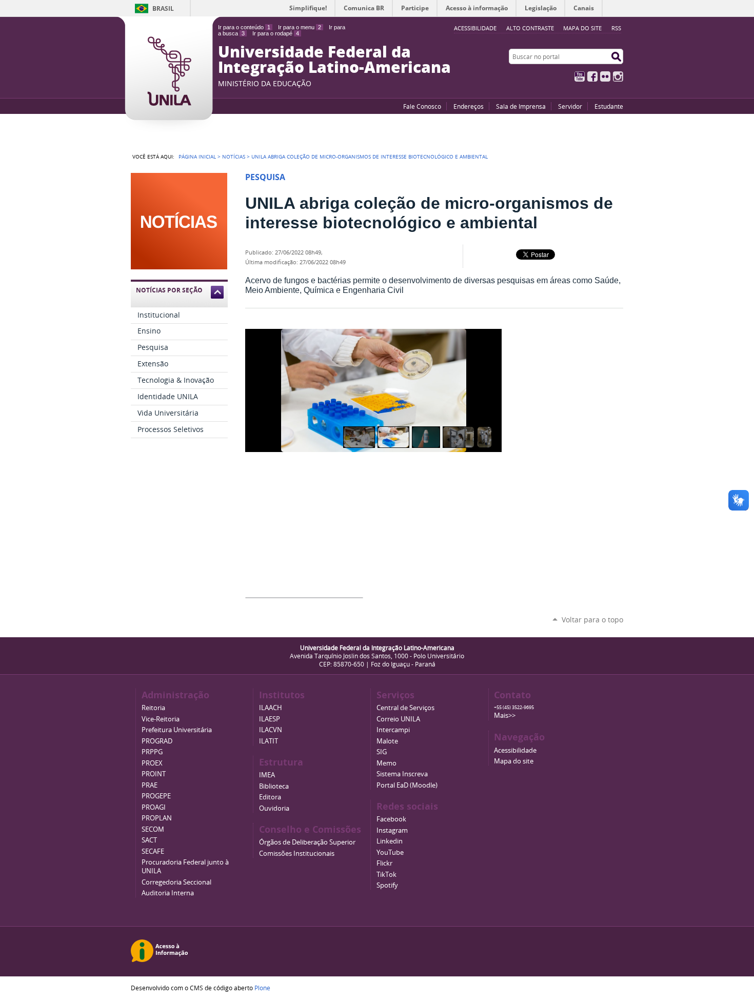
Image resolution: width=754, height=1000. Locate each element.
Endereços (468, 106)
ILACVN (270, 730)
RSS (616, 28)
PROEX (152, 763)
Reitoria (153, 707)
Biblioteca (274, 786)
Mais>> (504, 715)
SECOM (153, 829)
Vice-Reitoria (161, 719)
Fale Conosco (422, 106)
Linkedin (389, 841)
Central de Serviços (405, 707)
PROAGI (154, 807)
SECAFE (153, 851)
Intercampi (393, 730)
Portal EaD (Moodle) (407, 785)
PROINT (154, 774)
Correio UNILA (398, 719)
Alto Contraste (530, 28)
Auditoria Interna (168, 893)
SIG (381, 752)
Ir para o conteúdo (244, 27)
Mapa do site (582, 28)
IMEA (267, 775)
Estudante (608, 106)
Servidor (570, 106)
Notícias (233, 156)
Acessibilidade (515, 750)
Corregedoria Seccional (176, 882)
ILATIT (268, 741)
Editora (270, 797)
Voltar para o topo (592, 619)
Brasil (163, 8)
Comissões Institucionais (296, 853)
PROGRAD (157, 741)
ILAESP (269, 719)
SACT (149, 840)
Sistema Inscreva (402, 774)
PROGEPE (156, 796)
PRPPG (152, 752)
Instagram (618, 76)
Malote (387, 741)
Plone (262, 988)
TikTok (386, 874)
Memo (386, 763)
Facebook (592, 76)
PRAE (149, 785)
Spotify (387, 885)
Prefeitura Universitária (177, 730)
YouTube (579, 76)
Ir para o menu (299, 27)
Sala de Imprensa (521, 106)
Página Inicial (197, 156)
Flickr (605, 76)
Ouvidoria (274, 808)
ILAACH (270, 707)
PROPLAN (157, 818)
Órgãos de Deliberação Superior (307, 842)
